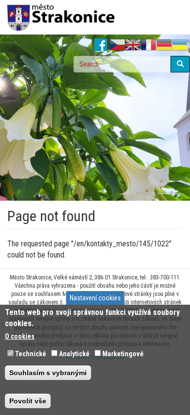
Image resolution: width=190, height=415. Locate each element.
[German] (164, 45)
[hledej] (180, 64)
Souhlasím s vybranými (48, 373)
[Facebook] (101, 45)
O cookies (20, 336)
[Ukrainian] (180, 45)
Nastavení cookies (95, 298)
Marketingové (123, 354)
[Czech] (117, 45)
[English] (133, 45)
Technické (30, 354)
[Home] (61, 17)
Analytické (74, 354)
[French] (148, 45)
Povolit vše (27, 401)
